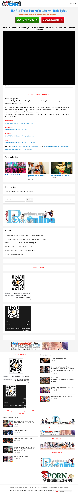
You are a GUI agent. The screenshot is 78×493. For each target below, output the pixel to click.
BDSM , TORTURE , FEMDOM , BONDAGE (19, 243)
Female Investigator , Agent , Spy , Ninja (18, 250)
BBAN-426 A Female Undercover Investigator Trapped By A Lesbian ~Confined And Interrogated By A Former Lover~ (62, 369)
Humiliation (8, 149)
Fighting (53, 147)
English (61, 491)
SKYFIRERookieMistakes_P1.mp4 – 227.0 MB (20, 142)
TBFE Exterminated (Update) (23, 439)
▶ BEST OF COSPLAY (15, 490)
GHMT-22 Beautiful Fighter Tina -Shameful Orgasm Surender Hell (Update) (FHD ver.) (25, 448)
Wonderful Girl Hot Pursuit (60, 175)
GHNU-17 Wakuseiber (21, 456)
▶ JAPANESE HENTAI (40, 490)
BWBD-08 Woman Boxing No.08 (61, 397)
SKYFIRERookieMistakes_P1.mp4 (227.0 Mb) (20, 136)
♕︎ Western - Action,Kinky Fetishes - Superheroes (24, 147)
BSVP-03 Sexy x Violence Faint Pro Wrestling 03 (62, 388)
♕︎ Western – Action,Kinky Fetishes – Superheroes (21, 235)
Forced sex (59, 147)
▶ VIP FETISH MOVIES (27, 490)
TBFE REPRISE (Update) (21, 430)
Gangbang (66, 147)
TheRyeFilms (24, 149)
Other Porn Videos (11, 254)
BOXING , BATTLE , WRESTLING (16, 247)
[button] (71, 3)
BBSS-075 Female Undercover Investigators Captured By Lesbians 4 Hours (62, 379)
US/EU (30, 149)
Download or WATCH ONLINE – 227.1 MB (19, 123)
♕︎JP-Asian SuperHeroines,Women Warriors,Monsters (22, 239)
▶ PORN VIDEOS (51, 490)
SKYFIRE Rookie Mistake (58, 359)
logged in (17, 191)
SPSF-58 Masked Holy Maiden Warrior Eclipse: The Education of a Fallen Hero (25, 422)
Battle (49, 147)
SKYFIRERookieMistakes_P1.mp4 (16, 129)
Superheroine (16, 149)
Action (45, 147)
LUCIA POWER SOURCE (12, 175)
